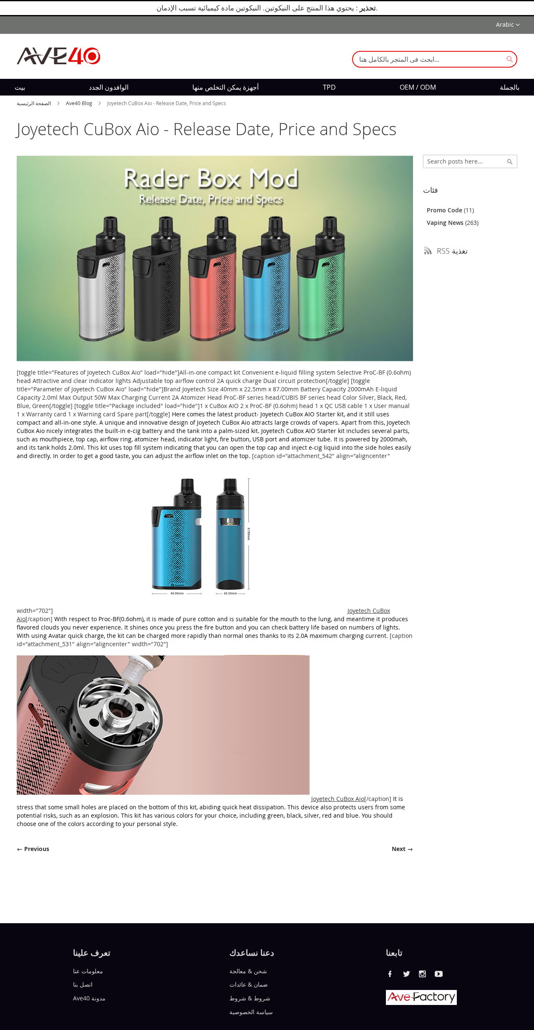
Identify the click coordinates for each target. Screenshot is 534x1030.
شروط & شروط (249, 998)
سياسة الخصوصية (251, 1012)
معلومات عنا (88, 971)
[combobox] (434, 59)
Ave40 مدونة (89, 998)
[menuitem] (19, 87)
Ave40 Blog (79, 103)
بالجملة (509, 87)
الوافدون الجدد (108, 87)
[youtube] (439, 973)
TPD (329, 87)
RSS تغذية (452, 251)
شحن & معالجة (248, 971)
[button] (508, 25)
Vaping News (446, 223)
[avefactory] (421, 1003)
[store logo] (58, 56)
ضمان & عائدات (248, 984)
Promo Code (445, 210)
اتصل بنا (83, 984)
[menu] (267, 87)
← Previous (33, 849)
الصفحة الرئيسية (34, 103)
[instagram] (422, 973)
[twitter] (406, 973)
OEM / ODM (418, 87)
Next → (402, 849)
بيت (20, 87)
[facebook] (390, 973)
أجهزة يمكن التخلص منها (225, 87)
